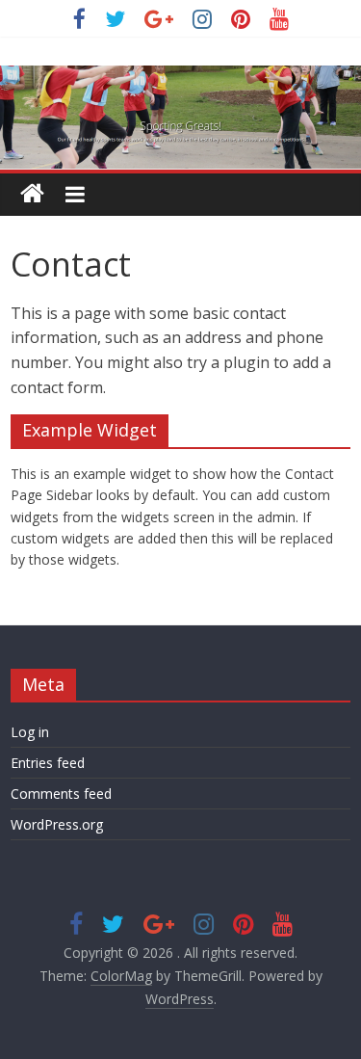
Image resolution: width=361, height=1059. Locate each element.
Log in (30, 732)
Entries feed (48, 763)
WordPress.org (57, 824)
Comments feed (61, 793)
